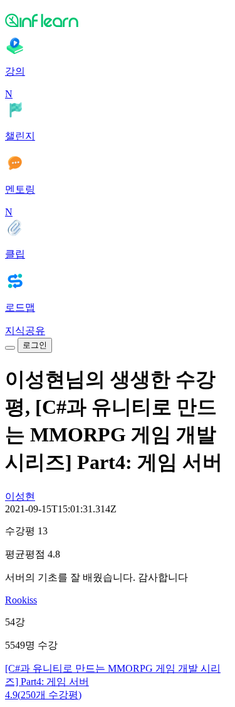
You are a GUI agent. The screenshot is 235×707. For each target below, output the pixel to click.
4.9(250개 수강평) (43, 694)
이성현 (20, 496)
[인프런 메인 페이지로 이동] (117, 20)
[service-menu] (10, 348)
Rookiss (21, 600)
